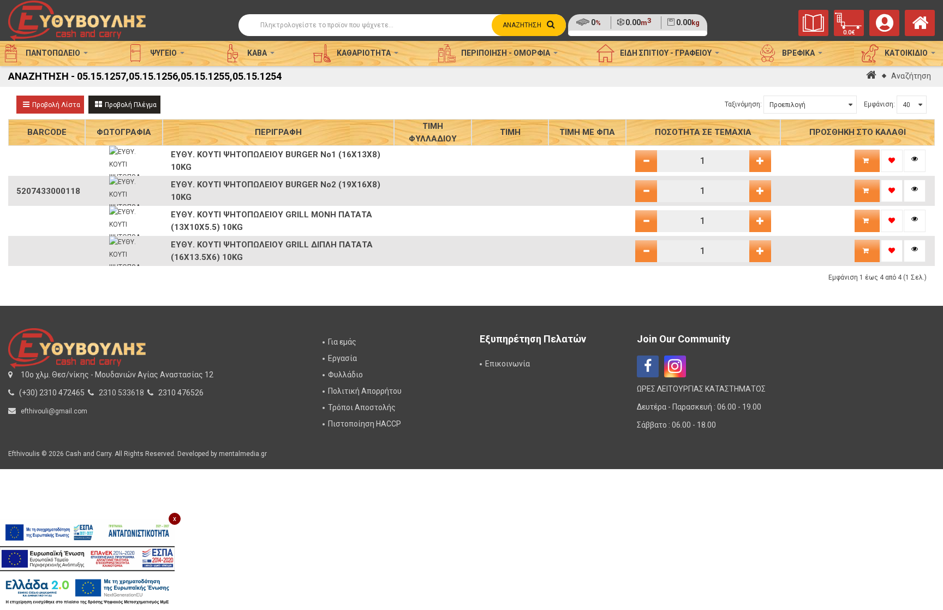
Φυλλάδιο (345, 374)
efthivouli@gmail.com (54, 411)
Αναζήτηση (911, 76)
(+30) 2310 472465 (52, 392)
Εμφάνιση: (879, 104)
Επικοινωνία (507, 363)
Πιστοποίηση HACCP (364, 423)
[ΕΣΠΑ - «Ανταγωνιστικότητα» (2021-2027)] (87, 532)
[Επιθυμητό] (892, 161)
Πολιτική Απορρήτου (365, 391)
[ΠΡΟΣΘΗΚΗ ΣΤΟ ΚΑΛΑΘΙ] (867, 161)
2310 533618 (121, 392)
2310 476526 (181, 392)
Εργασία (342, 358)
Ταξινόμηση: (743, 104)
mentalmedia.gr (243, 454)
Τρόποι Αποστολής (362, 407)
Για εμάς (342, 341)
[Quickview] (915, 161)
